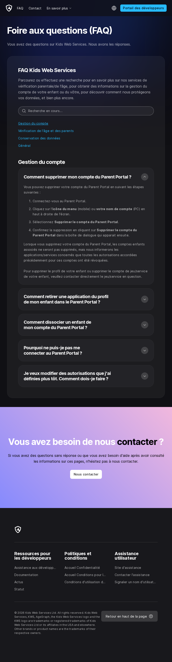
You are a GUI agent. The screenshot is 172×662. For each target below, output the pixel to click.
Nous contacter (86, 474)
